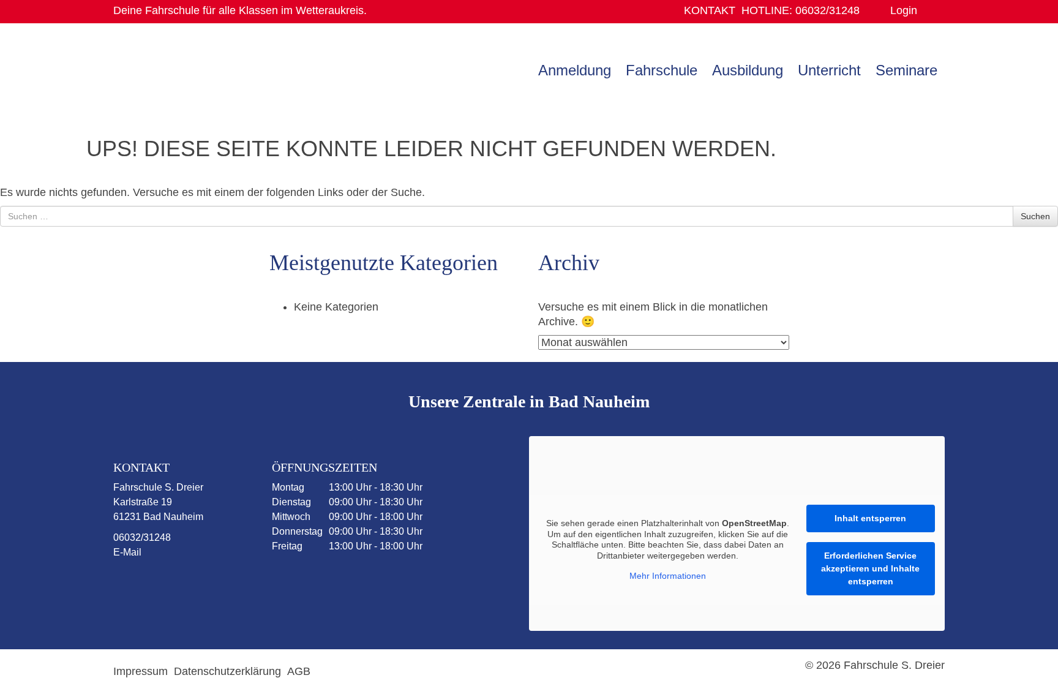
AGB (298, 671)
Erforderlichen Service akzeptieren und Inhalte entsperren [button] (870, 568)
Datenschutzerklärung (227, 671)
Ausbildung (747, 70)
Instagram (191, 583)
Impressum (140, 671)
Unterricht (829, 70)
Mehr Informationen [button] (667, 576)
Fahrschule (661, 70)
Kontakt (709, 10)
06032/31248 (800, 10)
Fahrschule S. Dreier (189, 69)
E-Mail (127, 552)
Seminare (906, 70)
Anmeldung (574, 70)
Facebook (143, 583)
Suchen (1035, 216)
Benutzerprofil (931, 10)
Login (903, 10)
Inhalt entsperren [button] (870, 518)
